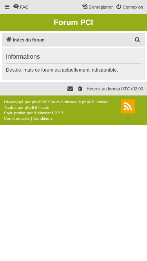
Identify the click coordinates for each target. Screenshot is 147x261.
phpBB (38, 102)
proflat (19, 113)
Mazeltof (45, 113)
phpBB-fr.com (37, 107)
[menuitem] (21, 7)
